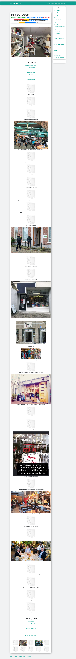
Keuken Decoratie (15, 3)
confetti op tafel (57, 15)
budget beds (26, 19)
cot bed (55, 42)
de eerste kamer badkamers (30, 635)
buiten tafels (31, 20)
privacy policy (57, 3)
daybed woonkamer (57, 31)
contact (52, 3)
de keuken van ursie (31, 630)
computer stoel (57, 22)
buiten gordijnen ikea (17, 20)
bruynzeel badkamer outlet (18, 19)
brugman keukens (44, 19)
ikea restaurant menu (31, 67)
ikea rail (31, 76)
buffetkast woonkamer (39, 17)
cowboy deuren (57, 52)
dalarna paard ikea (57, 55)
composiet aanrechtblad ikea (59, 26)
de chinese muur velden (31, 628)
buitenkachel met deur (44, 20)
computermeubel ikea (58, 29)
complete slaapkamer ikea (59, 44)
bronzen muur (36, 20)
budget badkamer (39, 22)
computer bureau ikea (58, 46)
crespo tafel (56, 17)
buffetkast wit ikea (47, 17)
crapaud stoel (56, 24)
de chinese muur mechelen (31, 633)
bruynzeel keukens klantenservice (35, 19)
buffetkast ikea (22, 22)
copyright (63, 3)
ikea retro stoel (31, 69)
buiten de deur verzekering (29, 17)
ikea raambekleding (31, 79)
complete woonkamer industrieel (58, 50)
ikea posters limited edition (30, 65)
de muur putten (31, 621)
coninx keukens (57, 35)
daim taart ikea (57, 12)
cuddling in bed (57, 33)
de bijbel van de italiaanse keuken (59, 39)
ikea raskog (31, 74)
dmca (48, 3)
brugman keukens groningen (30, 22)
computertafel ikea (57, 10)
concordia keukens (57, 19)
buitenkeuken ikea (25, 20)
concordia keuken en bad (59, 57)
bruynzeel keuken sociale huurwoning (18, 17)
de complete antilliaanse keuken (30, 623)
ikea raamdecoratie (31, 72)
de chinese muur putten (31, 626)
